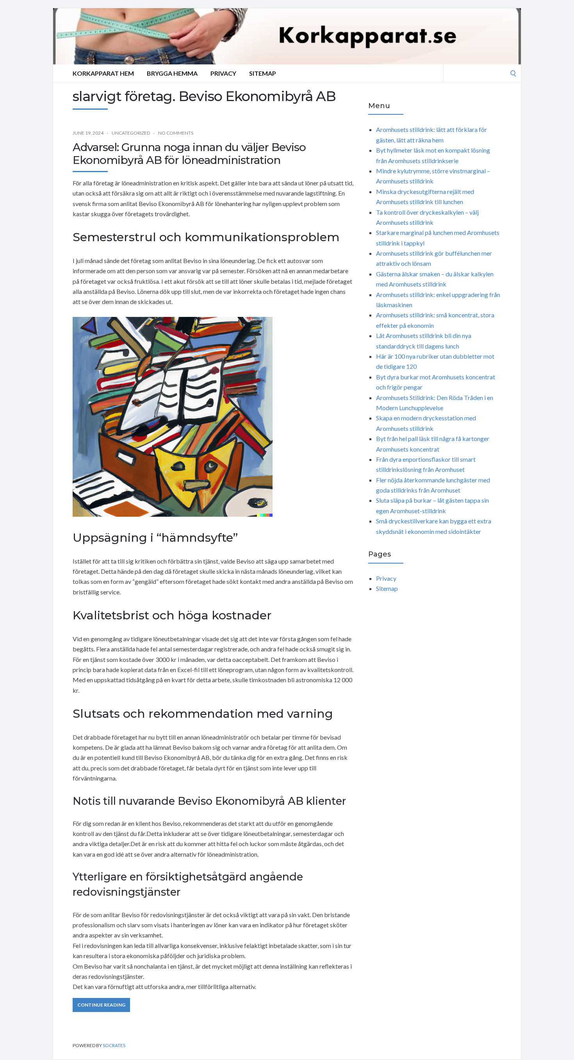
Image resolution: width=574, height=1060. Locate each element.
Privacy (223, 73)
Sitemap (262, 73)
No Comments (175, 133)
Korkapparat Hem (103, 73)
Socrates (114, 1045)
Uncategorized (131, 133)
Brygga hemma (172, 73)
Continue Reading (101, 1005)
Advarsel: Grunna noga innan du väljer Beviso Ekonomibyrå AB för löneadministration (189, 154)
